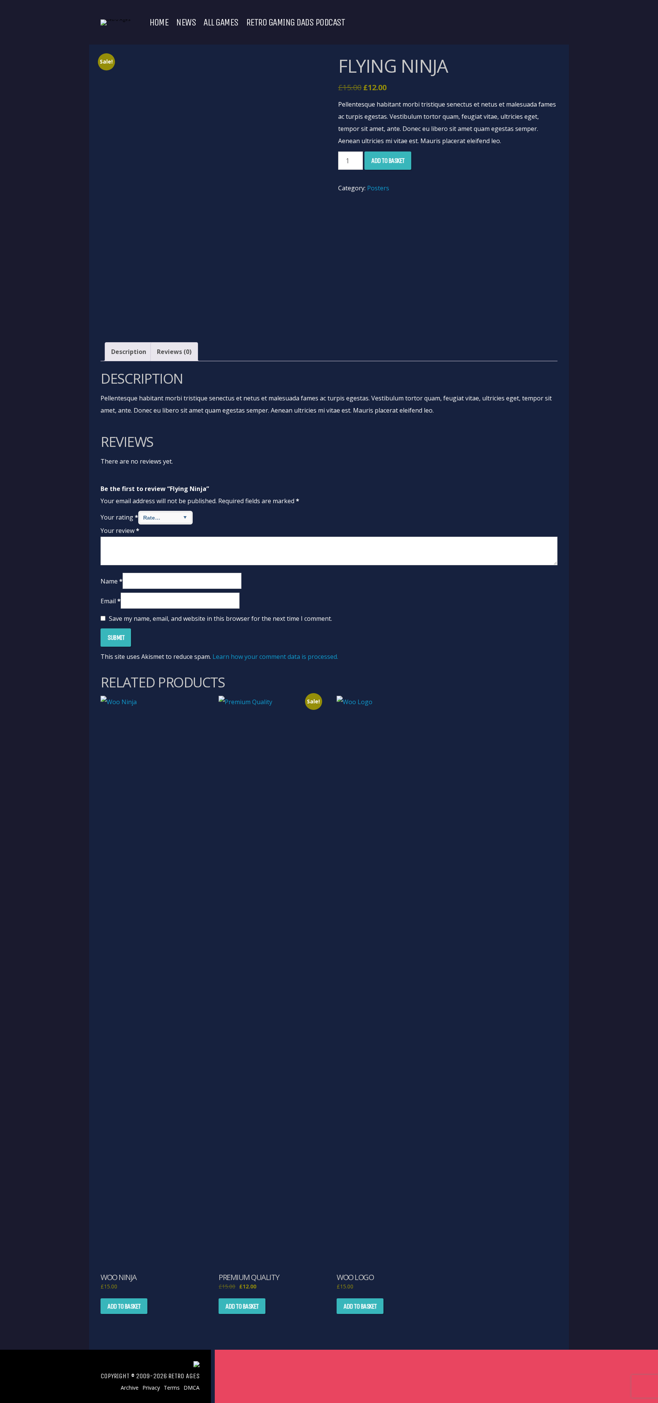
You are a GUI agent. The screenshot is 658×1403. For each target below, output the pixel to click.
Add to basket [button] (124, 1306)
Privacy (151, 1387)
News (186, 22)
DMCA (192, 1387)
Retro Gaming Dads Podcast (295, 22)
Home (158, 22)
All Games (220, 22)
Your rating (119, 517)
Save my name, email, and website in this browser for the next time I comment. (220, 618)
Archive (130, 1387)
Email (111, 601)
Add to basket (387, 160)
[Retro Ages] (115, 19)
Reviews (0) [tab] (174, 352)
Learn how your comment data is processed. (275, 656)
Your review (120, 530)
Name (112, 581)
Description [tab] (128, 352)
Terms (172, 1387)
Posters (378, 188)
